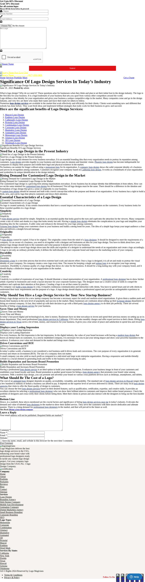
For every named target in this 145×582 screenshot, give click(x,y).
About (3, 476)
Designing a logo (7, 261)
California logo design (91, 169)
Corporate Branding (9, 515)
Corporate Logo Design (15, 127)
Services (10, 77)
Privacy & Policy (12, 577)
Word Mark (5, 548)
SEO (2, 517)
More (25, 77)
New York (4, 555)
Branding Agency (8, 499)
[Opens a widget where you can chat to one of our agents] (134, 577)
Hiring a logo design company (21, 409)
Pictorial (3, 540)
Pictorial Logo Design (15, 122)
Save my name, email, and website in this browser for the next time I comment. (37, 440)
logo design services (31, 388)
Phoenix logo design (104, 162)
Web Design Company (10, 502)
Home (3, 77)
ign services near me (99, 402)
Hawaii (3, 563)
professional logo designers (45, 407)
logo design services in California (53, 319)
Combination (6, 527)
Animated (4, 535)
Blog (2, 487)
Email (3, 435)
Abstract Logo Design (15, 138)
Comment (5, 430)
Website (3, 438)
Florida (3, 558)
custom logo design (10, 191)
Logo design (15, 162)
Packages (4, 481)
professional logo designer (114, 279)
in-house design (124, 301)
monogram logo (52, 167)
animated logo (19, 381)
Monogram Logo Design (16, 135)
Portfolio (18, 77)
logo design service (10, 219)
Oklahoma (4, 568)
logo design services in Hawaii (119, 381)
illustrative (4, 533)
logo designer (91, 240)
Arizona (3, 566)
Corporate (4, 525)
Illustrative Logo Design (16, 130)
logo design (7, 240)
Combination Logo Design (17, 125)
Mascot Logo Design (14, 115)
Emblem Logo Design (15, 117)
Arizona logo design (9, 226)
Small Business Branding (11, 512)
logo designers (33, 404)
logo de (86, 402)
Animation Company (9, 507)
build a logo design (24, 287)
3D (1, 538)
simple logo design (79, 221)
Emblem (4, 545)
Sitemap (3, 492)
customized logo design (36, 186)
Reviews (4, 484)
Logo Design (6, 497)
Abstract (4, 530)
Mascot (3, 543)
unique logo (101, 263)
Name (3, 432)
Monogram (5, 522)
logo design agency (92, 303)
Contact (3, 489)
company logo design (89, 167)
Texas (2, 561)
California (4, 553)
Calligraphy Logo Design (16, 120)
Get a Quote (128, 77)
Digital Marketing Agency (11, 510)
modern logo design (126, 335)
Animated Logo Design (15, 132)
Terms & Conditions (13, 575)
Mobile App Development (11, 504)
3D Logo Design (12, 140)
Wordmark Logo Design (16, 143)
